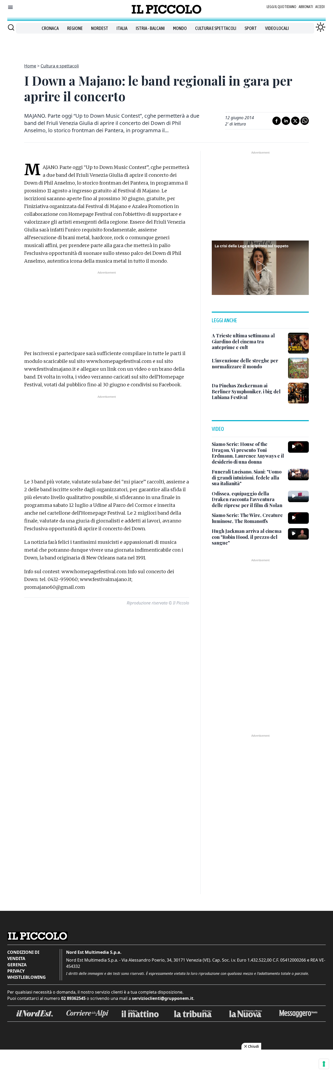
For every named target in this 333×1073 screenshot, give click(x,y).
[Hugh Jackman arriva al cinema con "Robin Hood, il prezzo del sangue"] (298, 534)
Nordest (99, 28)
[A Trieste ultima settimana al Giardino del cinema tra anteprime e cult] (298, 343)
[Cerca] (11, 27)
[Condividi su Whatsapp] (304, 121)
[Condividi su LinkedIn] (286, 121)
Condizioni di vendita (23, 955)
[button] (260, 267)
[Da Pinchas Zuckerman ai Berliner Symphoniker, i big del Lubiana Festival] (298, 393)
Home (30, 66)
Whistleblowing (26, 977)
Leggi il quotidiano (281, 7)
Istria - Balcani (150, 28)
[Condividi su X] (295, 121)
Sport (251, 28)
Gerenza (17, 965)
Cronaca (50, 28)
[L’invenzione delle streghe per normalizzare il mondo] (298, 368)
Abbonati (306, 7)
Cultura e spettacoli (215, 28)
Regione (75, 28)
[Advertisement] (166, 45)
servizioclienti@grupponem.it (162, 998)
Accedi (320, 7)
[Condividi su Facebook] (276, 121)
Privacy (16, 971)
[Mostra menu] (10, 7)
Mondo (180, 28)
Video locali (277, 28)
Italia (122, 28)
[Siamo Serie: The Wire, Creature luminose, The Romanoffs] (298, 518)
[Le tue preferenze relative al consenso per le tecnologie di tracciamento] (324, 1064)
